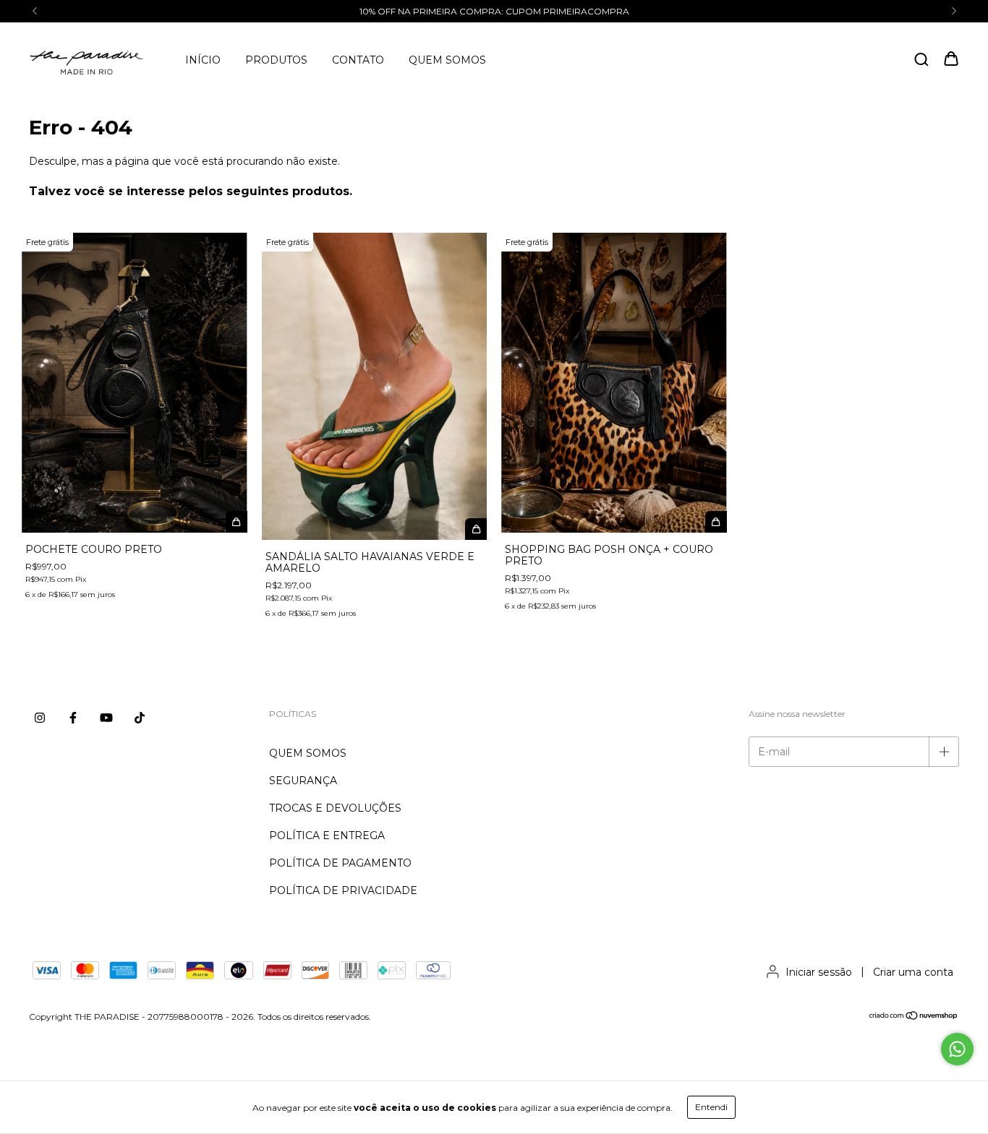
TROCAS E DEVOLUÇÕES (335, 808)
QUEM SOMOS (447, 59)
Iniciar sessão (818, 972)
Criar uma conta (913, 972)
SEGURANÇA (303, 780)
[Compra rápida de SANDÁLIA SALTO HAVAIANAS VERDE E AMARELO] (476, 529)
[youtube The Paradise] (106, 718)
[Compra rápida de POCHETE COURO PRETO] (236, 522)
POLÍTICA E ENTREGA (327, 835)
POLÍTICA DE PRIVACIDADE (343, 890)
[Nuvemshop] (914, 1017)
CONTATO (358, 59)
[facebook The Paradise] (73, 718)
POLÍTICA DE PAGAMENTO (340, 862)
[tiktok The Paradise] (139, 718)
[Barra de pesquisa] (921, 59)
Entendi (711, 1106)
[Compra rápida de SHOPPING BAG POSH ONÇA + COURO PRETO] (716, 522)
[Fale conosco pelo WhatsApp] (957, 1049)
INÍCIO (203, 59)
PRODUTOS (276, 59)
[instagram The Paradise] (40, 718)
